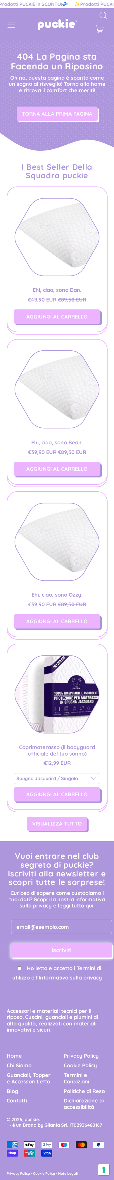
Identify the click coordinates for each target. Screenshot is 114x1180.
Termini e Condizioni (76, 1078)
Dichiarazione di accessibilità (84, 1103)
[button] (103, 15)
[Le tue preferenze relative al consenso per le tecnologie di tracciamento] (103, 1169)
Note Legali (68, 1173)
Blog (12, 1091)
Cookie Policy (80, 1065)
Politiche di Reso (84, 1091)
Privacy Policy (81, 1055)
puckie (32, 1119)
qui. (90, 905)
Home (14, 1055)
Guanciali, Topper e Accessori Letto (29, 1078)
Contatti (17, 1100)
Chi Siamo (19, 1065)
